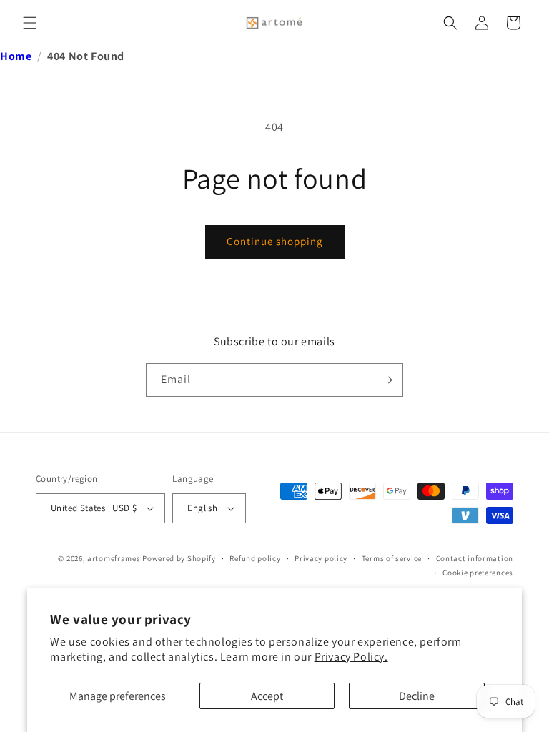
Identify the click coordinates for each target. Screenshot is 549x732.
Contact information (474, 558)
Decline (417, 695)
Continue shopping (275, 241)
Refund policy (254, 558)
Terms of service (392, 558)
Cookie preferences (477, 573)
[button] (30, 23)
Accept (267, 695)
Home (15, 56)
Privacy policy (321, 558)
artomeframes (113, 558)
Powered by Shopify (179, 558)
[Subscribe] (386, 380)
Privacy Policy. (351, 656)
